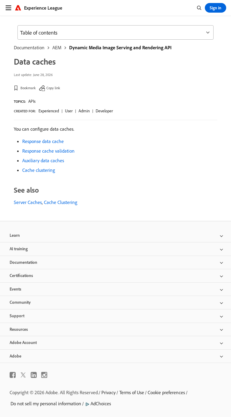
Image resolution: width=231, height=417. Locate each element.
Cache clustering (38, 170)
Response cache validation (48, 151)
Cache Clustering (60, 202)
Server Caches (28, 202)
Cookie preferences (166, 392)
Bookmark (28, 88)
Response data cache (43, 141)
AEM (56, 47)
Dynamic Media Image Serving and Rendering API (120, 47)
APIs (31, 101)
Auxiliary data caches (43, 160)
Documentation (29, 47)
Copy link (53, 88)
